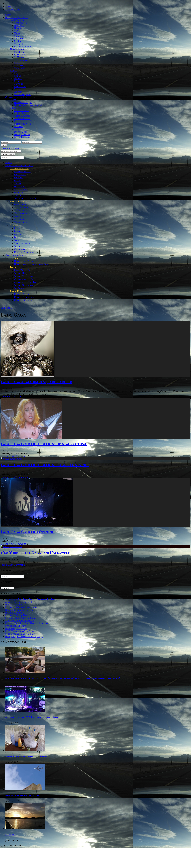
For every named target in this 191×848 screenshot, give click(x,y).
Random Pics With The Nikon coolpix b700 (27, 623)
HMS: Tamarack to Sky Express (21, 631)
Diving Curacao (22, 134)
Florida (17, 41)
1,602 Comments (19, 477)
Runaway (10, 834)
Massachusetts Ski (23, 121)
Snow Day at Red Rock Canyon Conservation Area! (30, 599)
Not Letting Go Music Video (22, 795)
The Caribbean (17, 49)
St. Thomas (19, 57)
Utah (16, 30)
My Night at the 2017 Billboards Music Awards (33, 717)
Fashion (5, 565)
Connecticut (20, 22)
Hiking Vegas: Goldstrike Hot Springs (24, 636)
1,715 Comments (17, 565)
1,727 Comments (19, 456)
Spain (17, 89)
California (19, 38)
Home (8, 14)
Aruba (17, 62)
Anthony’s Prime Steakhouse (19, 620)
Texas (17, 33)
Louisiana (19, 36)
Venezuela (19, 68)
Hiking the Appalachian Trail (28, 105)
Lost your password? (13, 148)
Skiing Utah (20, 113)
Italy (16, 73)
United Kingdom (22, 94)
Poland (17, 81)
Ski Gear (18, 126)
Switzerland (20, 86)
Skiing (13, 108)
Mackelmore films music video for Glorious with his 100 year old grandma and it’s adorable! (62, 678)
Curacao (18, 65)
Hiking (13, 100)
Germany (18, 92)
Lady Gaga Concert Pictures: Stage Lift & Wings (45, 465)
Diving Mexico (21, 137)
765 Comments (18, 544)
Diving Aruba (20, 131)
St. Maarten (20, 54)
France (17, 76)
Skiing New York (22, 124)
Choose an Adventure (16, 97)
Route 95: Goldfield (15, 612)
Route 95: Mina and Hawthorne (21, 607)
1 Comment (16, 396)
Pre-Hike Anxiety (14, 604)
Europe (13, 70)
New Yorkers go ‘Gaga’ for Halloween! (36, 553)
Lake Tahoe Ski (21, 110)
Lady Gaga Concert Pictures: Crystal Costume (44, 444)
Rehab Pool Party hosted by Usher (26, 756)
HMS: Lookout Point (15, 626)
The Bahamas (21, 60)
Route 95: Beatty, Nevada (18, 615)
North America (17, 20)
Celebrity (6, 396)
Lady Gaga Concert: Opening (27, 532)
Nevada (18, 28)
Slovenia (18, 84)
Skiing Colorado (22, 116)
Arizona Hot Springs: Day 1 (18, 602)
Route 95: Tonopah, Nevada (19, 610)
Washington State (23, 46)
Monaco (18, 78)
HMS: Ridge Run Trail (16, 628)
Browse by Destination (16, 17)
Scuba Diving (16, 129)
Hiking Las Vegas (23, 102)
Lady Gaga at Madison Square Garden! (36, 382)
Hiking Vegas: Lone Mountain (20, 634)
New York (19, 25)
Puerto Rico (20, 52)
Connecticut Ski (22, 118)
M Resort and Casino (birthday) (20, 618)
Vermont (18, 44)
